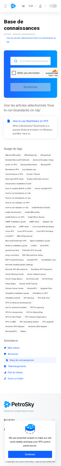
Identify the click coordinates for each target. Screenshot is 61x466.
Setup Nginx (10, 284)
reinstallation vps (48, 260)
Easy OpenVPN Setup (14, 179)
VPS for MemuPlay (34, 312)
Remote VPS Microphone (16, 269)
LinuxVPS (9, 236)
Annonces (12, 354)
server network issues (36, 274)
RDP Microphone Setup (32, 255)
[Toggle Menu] (5, 6)
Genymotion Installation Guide (18, 184)
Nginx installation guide (40, 241)
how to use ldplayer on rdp (16, 208)
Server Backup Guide (14, 274)
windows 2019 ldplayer (15, 326)
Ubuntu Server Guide (14, 288)
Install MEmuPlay (32, 212)
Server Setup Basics (14, 279)
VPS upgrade (48, 322)
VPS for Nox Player (13, 317)
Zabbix (23, 331)
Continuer (30, 454)
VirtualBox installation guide (17, 293)
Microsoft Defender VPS (16, 241)
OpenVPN (44, 246)
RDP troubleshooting (14, 260)
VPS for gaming (37, 307)
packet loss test (12, 250)
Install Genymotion (13, 212)
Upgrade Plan (46, 288)
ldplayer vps (10, 227)
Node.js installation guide (16, 246)
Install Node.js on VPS (14, 217)
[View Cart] (24, 6)
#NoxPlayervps (30, 155)
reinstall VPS (32, 260)
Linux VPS (9, 231)
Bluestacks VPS (12, 169)
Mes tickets (13, 348)
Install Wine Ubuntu (36, 217)
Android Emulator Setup (43, 160)
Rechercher (30, 87)
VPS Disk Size (44, 298)
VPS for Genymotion (14, 312)
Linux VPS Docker (25, 231)
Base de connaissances (24, 34)
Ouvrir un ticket (15, 378)
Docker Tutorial (33, 174)
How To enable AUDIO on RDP (18, 188)
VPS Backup (29, 298)
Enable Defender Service (38, 179)
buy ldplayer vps (29, 169)
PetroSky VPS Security (31, 250)
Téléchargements (16, 366)
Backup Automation (28, 165)
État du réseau (15, 372)
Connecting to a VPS (14, 174)
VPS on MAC (10, 322)
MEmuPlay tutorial (24, 236)
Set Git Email (47, 279)
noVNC (34, 246)
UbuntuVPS (32, 288)
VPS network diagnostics (35, 317)
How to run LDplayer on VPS (17, 203)
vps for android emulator (16, 307)
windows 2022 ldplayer (37, 326)
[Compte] (43, 6)
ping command (12, 255)
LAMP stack (34, 222)
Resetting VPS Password (41, 269)
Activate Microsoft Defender (17, 160)
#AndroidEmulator (13, 155)
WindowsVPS (11, 331)
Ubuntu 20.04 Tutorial (28, 284)
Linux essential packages (43, 227)
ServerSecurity (32, 279)
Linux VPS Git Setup (44, 231)
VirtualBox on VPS (40, 293)
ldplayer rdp (48, 222)
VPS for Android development (18, 303)
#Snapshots (46, 155)
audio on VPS (11, 165)
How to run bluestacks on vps (18, 198)
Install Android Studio (41, 208)
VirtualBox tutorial (12, 298)
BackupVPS (46, 165)
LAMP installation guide (15, 222)
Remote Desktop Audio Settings (19, 265)
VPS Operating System (29, 322)
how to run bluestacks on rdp (18, 193)
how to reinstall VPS (43, 188)
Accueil (7, 34)
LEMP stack (24, 227)
